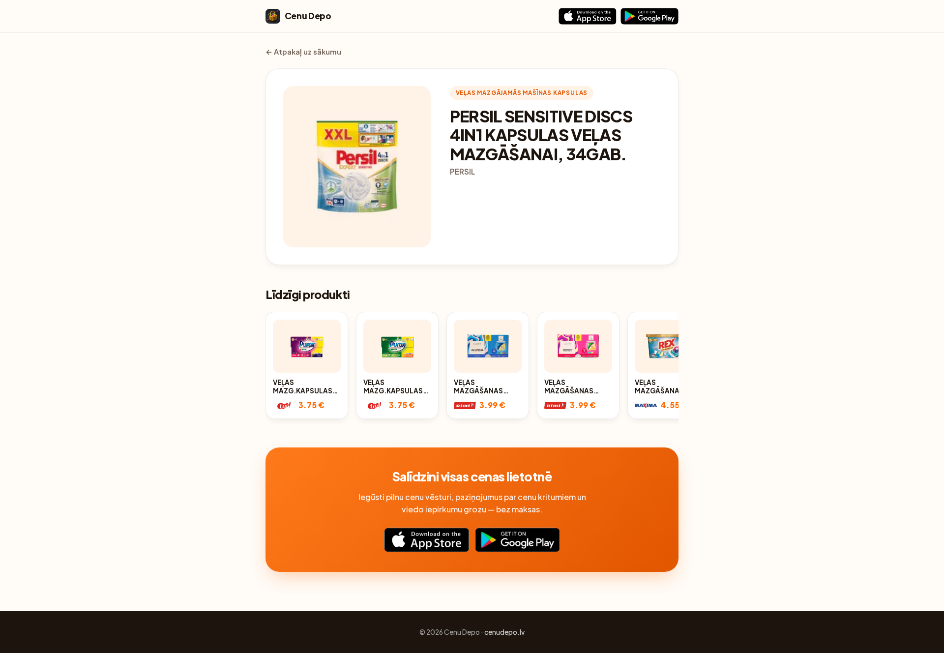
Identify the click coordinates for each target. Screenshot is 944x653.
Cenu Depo (308, 15)
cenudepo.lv (504, 632)
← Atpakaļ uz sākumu (303, 51)
